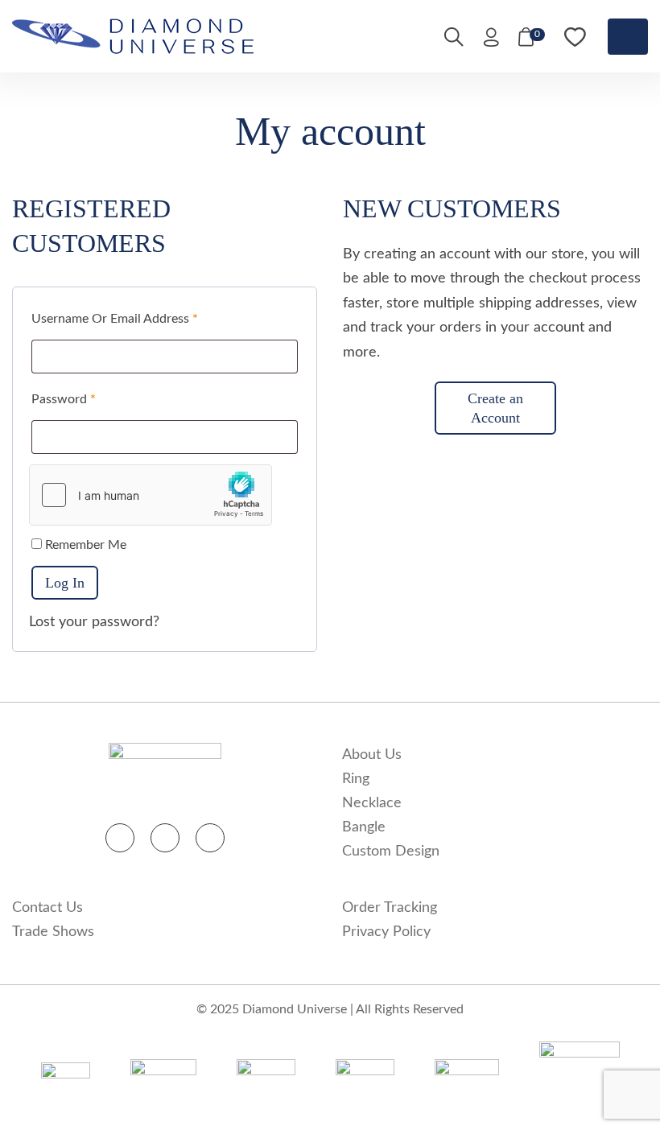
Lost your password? (94, 622)
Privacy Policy (386, 932)
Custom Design (390, 851)
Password (63, 399)
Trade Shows (53, 932)
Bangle (364, 827)
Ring (355, 779)
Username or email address (114, 318)
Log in (65, 583)
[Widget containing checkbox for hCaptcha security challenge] (150, 495)
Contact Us (47, 908)
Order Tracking (389, 908)
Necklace (372, 803)
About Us (372, 755)
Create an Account (495, 408)
